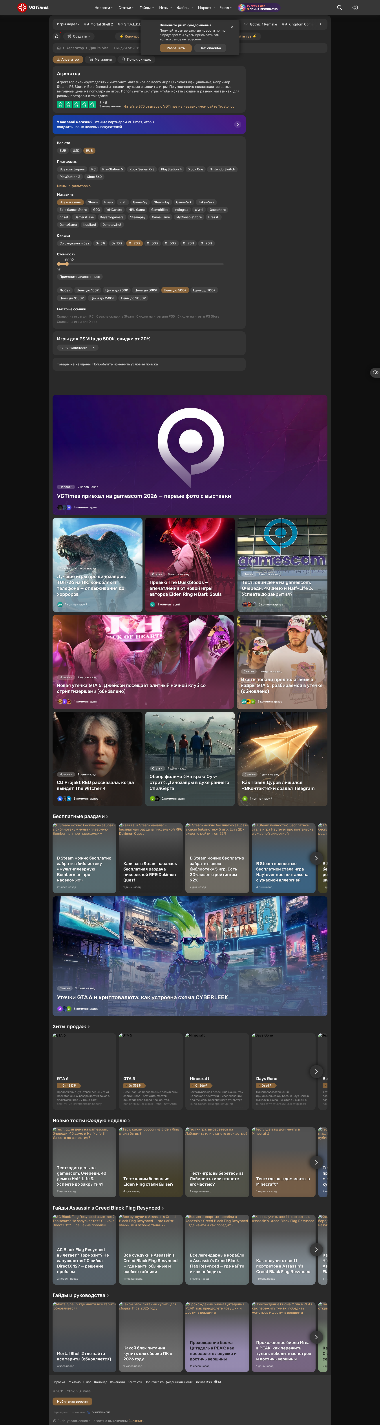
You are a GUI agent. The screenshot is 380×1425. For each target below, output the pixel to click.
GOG (96, 210)
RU (219, 1382)
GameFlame (161, 217)
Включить (136, 1421)
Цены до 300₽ (146, 290)
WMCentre (114, 210)
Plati (122, 202)
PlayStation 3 (70, 177)
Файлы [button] (183, 7)
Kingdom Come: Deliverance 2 (313, 24)
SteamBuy (162, 202)
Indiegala (181, 210)
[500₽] (67, 264)
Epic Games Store (73, 210)
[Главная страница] (33, 7)
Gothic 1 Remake (263, 24)
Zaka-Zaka (206, 202)
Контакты (135, 1382)
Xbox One (195, 169)
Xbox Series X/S (142, 169)
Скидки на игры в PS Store (198, 316)
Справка (59, 1382)
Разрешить (176, 48)
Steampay (137, 217)
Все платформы (72, 169)
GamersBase (84, 217)
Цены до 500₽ (175, 290)
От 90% (206, 243)
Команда (100, 1382)
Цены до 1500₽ (102, 298)
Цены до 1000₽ (72, 298)
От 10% (116, 243)
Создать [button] (80, 36)
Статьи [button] (125, 7)
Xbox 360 (94, 177)
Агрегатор (75, 48)
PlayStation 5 (112, 169)
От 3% (100, 243)
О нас (87, 1382)
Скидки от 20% (126, 48)
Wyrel (199, 210)
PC (93, 169)
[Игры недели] (320, 24)
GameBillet (159, 210)
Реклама (74, 1382)
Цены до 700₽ (204, 290)
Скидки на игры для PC (75, 316)
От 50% (170, 243)
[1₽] (58, 264)
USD (76, 151)
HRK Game (137, 210)
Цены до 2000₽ (133, 298)
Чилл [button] (224, 7)
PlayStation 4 (171, 169)
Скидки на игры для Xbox (77, 322)
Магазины (103, 59)
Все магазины (70, 202)
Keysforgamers (112, 217)
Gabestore (218, 210)
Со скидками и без (74, 243)
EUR (63, 151)
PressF (213, 217)
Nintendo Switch (222, 169)
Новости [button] (102, 7)
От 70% (188, 243)
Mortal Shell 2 (102, 24)
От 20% (134, 243)
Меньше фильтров (73, 186)
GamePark (184, 202)
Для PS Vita (99, 48)
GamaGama (68, 225)
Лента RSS (204, 1382)
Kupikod (89, 225)
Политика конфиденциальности (169, 1382)
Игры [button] (163, 7)
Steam (93, 202)
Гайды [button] (145, 7)
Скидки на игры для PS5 (155, 316)
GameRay (140, 202)
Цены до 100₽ (88, 290)
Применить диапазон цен (80, 277)
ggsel (64, 217)
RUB (89, 151)
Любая (65, 290)
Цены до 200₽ (116, 290)
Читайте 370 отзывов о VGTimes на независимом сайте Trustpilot (179, 106)
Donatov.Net (111, 225)
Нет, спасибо (210, 48)
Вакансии (117, 1382)
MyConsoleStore (189, 217)
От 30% (152, 243)
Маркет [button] (204, 7)
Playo (108, 202)
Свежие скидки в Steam (115, 316)
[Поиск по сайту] (339, 7)
